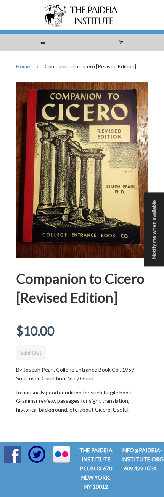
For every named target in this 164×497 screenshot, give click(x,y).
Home (23, 66)
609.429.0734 (140, 468)
